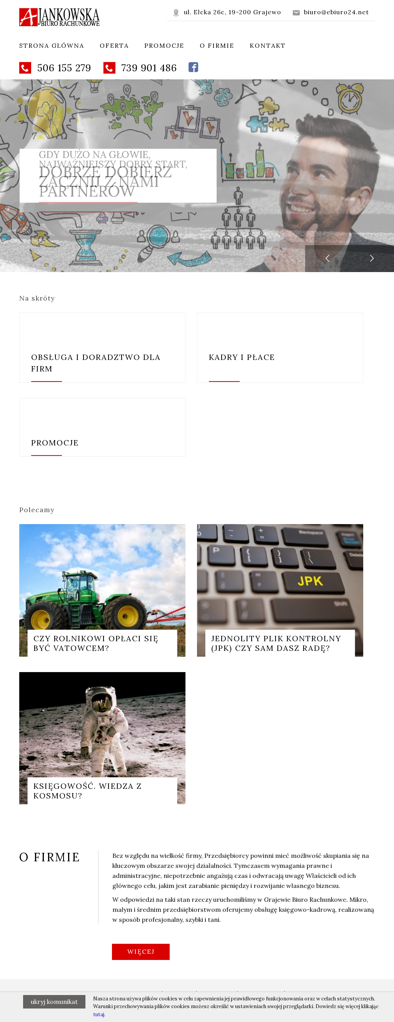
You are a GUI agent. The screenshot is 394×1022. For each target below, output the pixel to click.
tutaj (98, 1014)
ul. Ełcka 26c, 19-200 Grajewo (227, 12)
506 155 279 (56, 68)
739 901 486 (141, 68)
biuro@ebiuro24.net (331, 12)
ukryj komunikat (54, 1001)
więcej (141, 951)
